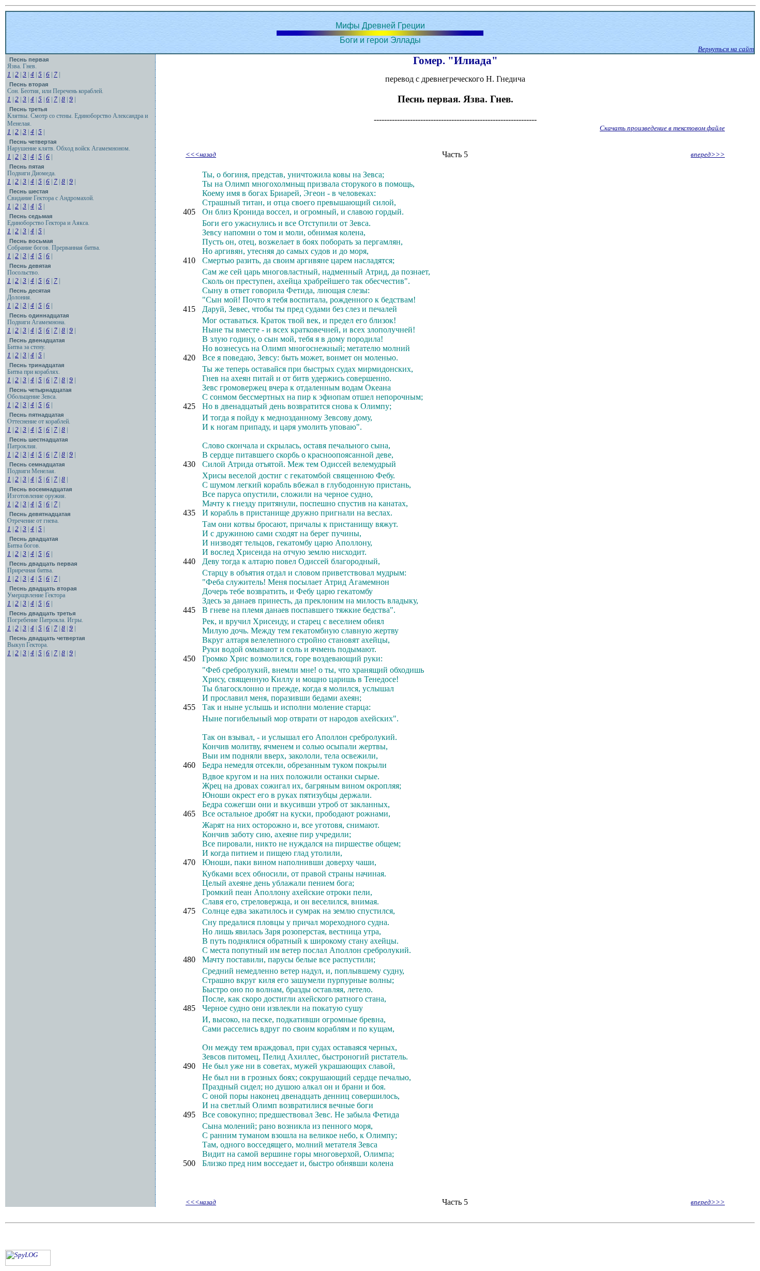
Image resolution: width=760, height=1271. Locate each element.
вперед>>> (708, 154)
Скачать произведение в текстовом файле (662, 128)
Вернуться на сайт (726, 49)
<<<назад (201, 154)
